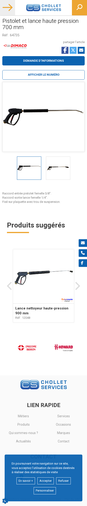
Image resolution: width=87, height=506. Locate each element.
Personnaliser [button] (45, 490)
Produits (23, 424)
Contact (63, 441)
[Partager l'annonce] (81, 50)
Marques (63, 433)
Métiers (23, 416)
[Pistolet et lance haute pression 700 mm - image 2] (58, 168)
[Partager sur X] (73, 50)
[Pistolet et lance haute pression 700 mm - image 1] (29, 168)
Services (63, 416)
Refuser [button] (63, 480)
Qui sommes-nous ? (23, 433)
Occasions (63, 424)
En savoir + (26, 480)
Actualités (23, 441)
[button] (43, 75)
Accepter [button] (45, 480)
